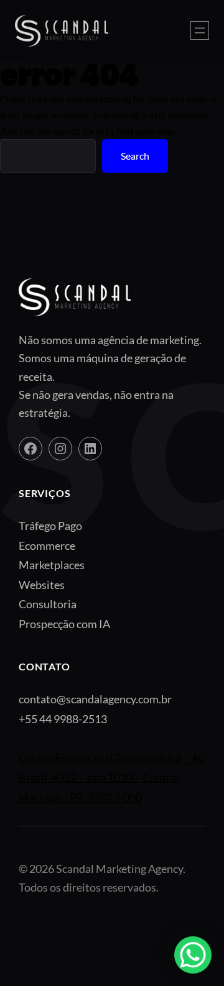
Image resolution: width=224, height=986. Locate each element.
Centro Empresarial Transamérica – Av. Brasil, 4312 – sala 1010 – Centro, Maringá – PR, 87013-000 (112, 777)
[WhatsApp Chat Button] (193, 955)
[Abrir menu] (199, 30)
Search (135, 156)
